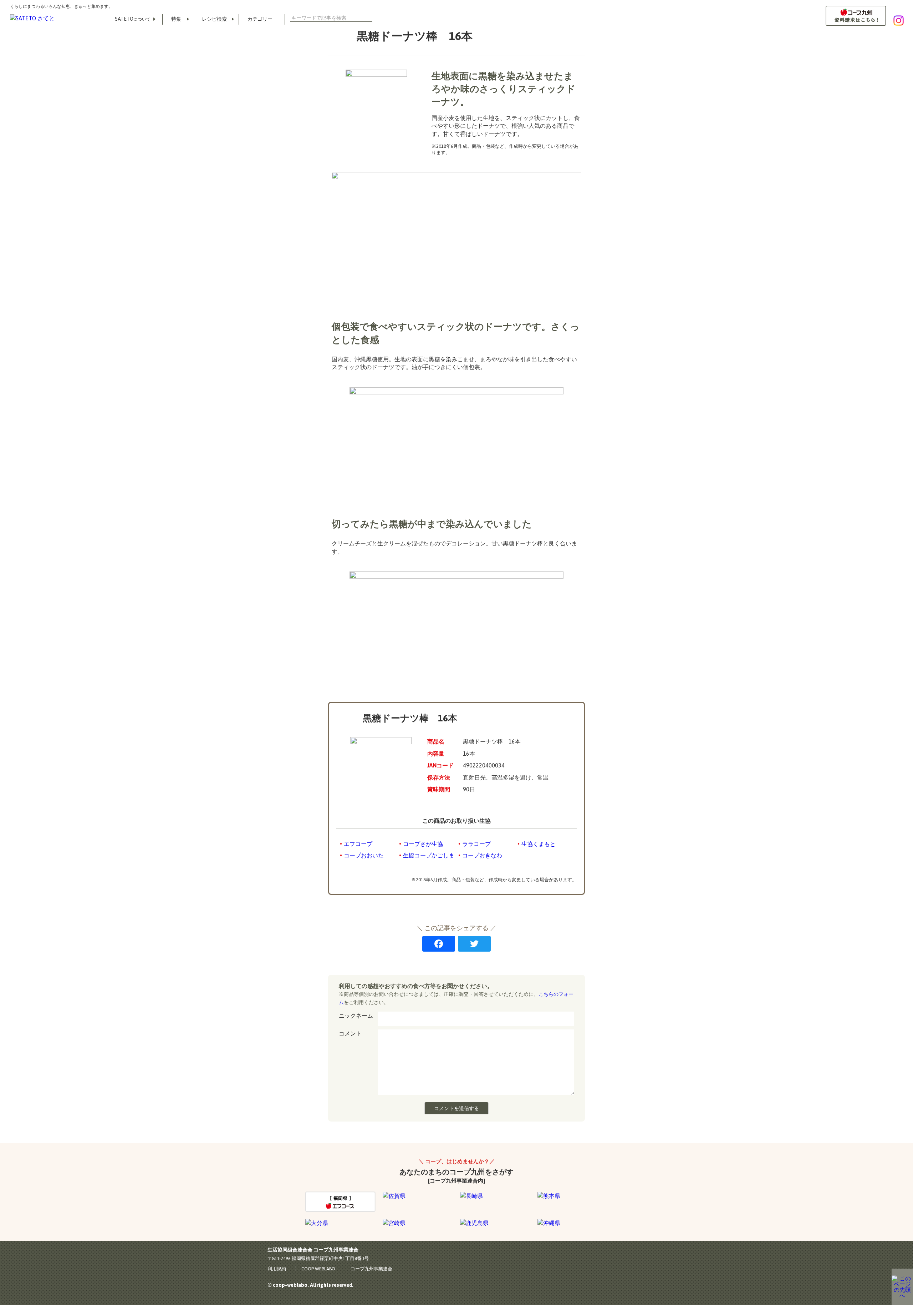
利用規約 (276, 1268)
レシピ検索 (214, 19)
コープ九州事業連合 (371, 1268)
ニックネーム (356, 1015)
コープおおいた (364, 855)
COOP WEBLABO (318, 1268)
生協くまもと (538, 844)
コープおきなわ (482, 855)
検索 (369, 17)
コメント (350, 1033)
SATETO (133, 19)
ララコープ (476, 844)
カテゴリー (260, 19)
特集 (176, 19)
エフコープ (358, 844)
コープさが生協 (423, 844)
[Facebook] (438, 944)
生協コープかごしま (428, 855)
